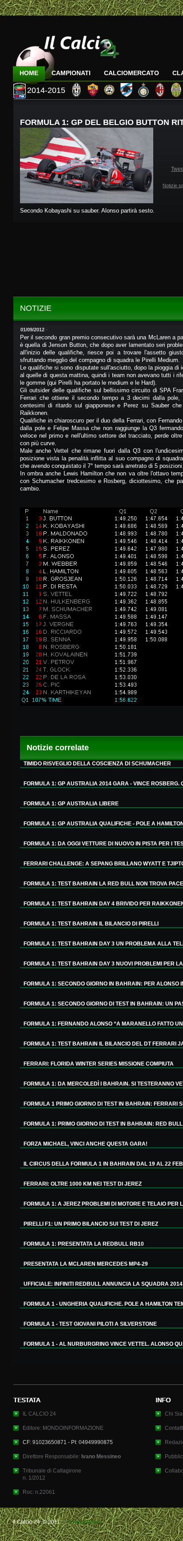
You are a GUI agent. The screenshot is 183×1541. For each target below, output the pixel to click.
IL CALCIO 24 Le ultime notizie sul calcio (66, 56)
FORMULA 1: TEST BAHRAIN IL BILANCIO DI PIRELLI (91, 924)
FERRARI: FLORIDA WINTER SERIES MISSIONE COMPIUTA (99, 1064)
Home (29, 72)
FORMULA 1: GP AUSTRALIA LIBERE (71, 804)
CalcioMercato (131, 72)
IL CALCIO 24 (39, 1414)
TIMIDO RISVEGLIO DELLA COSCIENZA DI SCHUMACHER (97, 763)
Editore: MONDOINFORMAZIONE (63, 1428)
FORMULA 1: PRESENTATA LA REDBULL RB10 (84, 1244)
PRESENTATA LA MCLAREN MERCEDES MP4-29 (86, 1264)
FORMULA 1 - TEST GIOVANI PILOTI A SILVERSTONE (90, 1324)
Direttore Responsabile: (72, 1456)
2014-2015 (46, 90)
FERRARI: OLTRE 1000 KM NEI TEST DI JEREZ (83, 1184)
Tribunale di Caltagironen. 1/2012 (52, 1474)
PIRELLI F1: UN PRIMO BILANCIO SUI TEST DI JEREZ (91, 1224)
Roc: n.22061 (39, 1492)
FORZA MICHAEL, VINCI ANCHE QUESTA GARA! (85, 1144)
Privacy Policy (84, 1522)
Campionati (71, 72)
